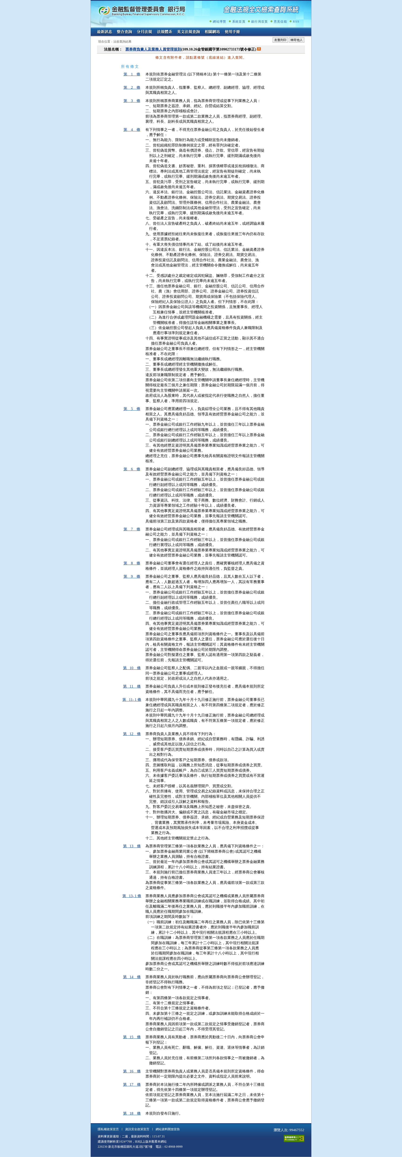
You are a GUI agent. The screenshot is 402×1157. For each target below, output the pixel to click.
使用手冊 (232, 32)
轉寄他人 (297, 40)
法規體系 (164, 32)
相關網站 (212, 32)
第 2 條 (132, 87)
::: (92, 29)
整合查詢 (124, 32)
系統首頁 (238, 21)
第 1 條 (132, 74)
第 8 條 (132, 563)
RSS (296, 21)
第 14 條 (132, 977)
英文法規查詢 (188, 32)
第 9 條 (132, 576)
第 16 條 (132, 1071)
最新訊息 (104, 32)
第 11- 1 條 (131, 700)
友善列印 (280, 40)
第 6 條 (132, 469)
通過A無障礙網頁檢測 (294, 1138)
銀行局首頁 (259, 21)
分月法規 (144, 32)
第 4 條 (132, 130)
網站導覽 (219, 21)
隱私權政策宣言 (108, 1129)
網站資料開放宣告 (168, 1129)
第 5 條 (132, 409)
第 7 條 (132, 529)
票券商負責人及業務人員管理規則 (153, 49)
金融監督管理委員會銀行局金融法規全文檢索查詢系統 (141, 10)
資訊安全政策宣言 (137, 1129)
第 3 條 (132, 101)
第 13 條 (132, 846)
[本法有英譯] (259, 49)
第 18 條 (132, 1113)
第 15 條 (132, 1037)
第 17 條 (132, 1084)
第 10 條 (132, 668)
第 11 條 (132, 686)
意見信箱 (280, 21)
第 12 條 (132, 734)
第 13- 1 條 (131, 896)
